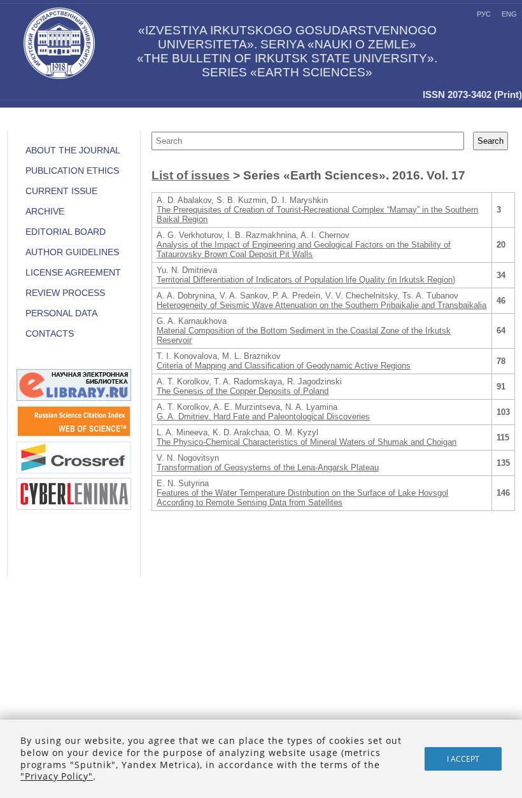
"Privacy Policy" (56, 776)
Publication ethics (72, 171)
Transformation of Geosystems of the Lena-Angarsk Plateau (268, 467)
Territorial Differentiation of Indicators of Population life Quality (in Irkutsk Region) (306, 279)
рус (484, 14)
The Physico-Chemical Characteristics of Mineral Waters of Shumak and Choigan (306, 442)
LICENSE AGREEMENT (73, 272)
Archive (44, 211)
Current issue (61, 191)
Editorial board (65, 232)
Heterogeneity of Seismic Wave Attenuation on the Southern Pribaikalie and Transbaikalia (321, 305)
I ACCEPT (463, 758)
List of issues (191, 175)
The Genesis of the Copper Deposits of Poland (242, 391)
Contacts (49, 334)
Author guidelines (72, 252)
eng (509, 14)
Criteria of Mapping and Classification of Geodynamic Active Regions (284, 365)
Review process (65, 293)
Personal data (61, 313)
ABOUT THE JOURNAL (72, 150)
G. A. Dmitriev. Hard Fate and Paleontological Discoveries (263, 416)
